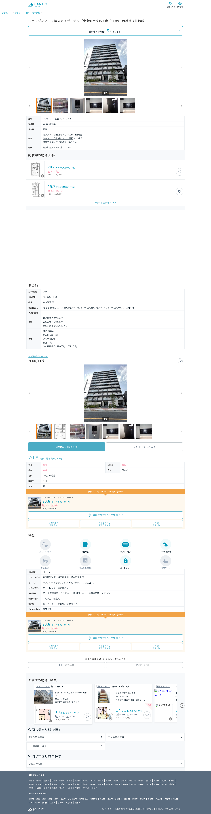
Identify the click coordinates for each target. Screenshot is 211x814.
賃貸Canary (7, 13)
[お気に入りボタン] (179, 172)
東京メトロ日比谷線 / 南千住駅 (58, 134)
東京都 (17, 13)
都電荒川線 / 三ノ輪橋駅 (55, 142)
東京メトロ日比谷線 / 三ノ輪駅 (58, 138)
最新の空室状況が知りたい (108, 515)
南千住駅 (36, 13)
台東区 (26, 13)
